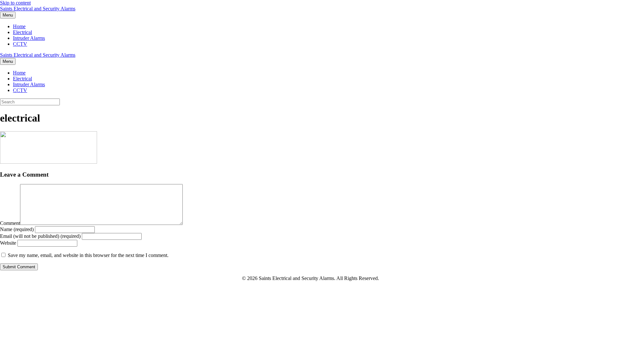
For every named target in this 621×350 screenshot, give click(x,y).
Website (8, 243)
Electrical (22, 32)
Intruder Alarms (29, 38)
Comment (10, 223)
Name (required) (17, 229)
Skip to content (15, 3)
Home (19, 26)
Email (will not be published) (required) (40, 236)
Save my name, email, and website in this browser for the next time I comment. (88, 255)
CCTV (20, 44)
